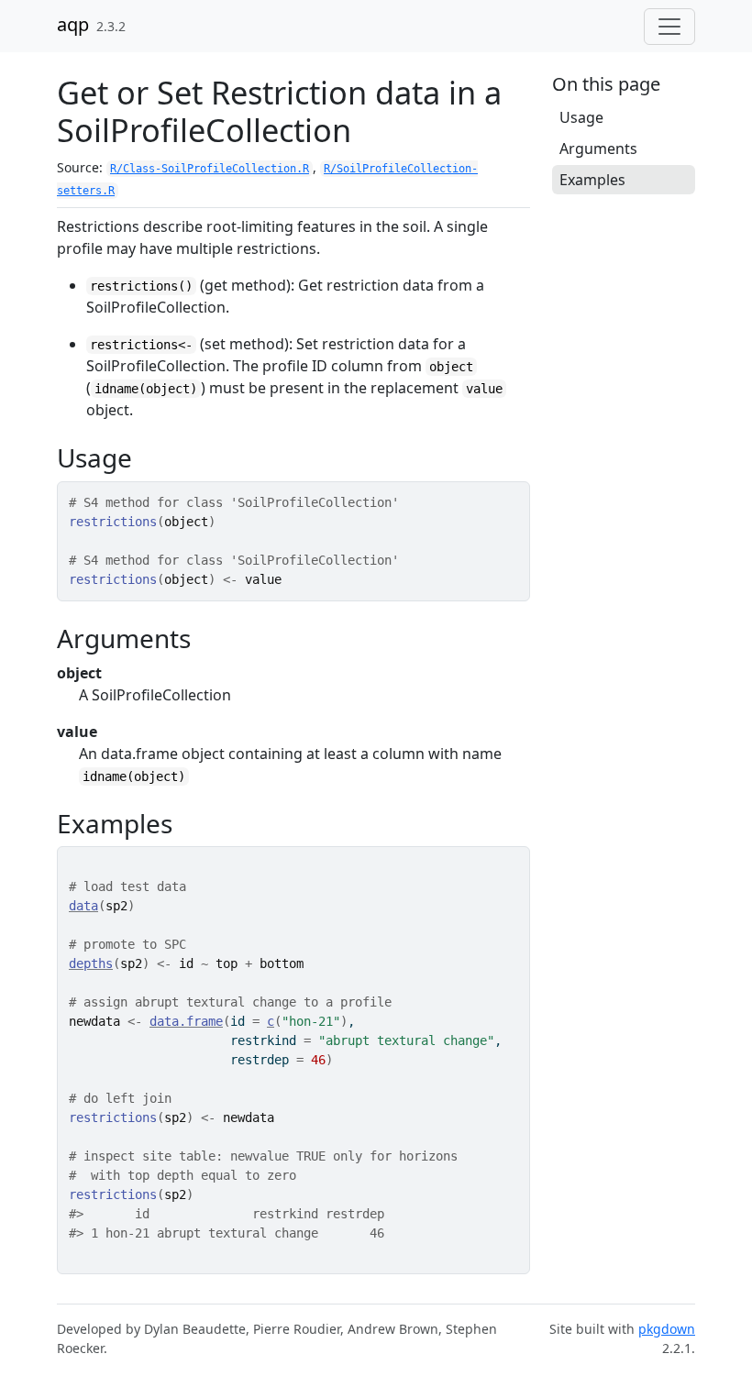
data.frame (186, 1021)
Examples (592, 180)
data (83, 905)
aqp (73, 24)
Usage (581, 117)
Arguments (598, 148)
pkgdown (666, 1328)
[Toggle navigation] (669, 26)
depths (91, 963)
